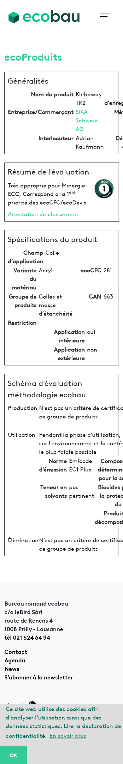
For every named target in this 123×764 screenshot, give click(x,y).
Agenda (14, 659)
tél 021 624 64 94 (27, 637)
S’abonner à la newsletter (38, 676)
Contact (15, 651)
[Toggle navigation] (104, 16)
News (11, 668)
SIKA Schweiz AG (86, 119)
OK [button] (13, 754)
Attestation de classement (43, 213)
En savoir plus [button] (68, 735)
